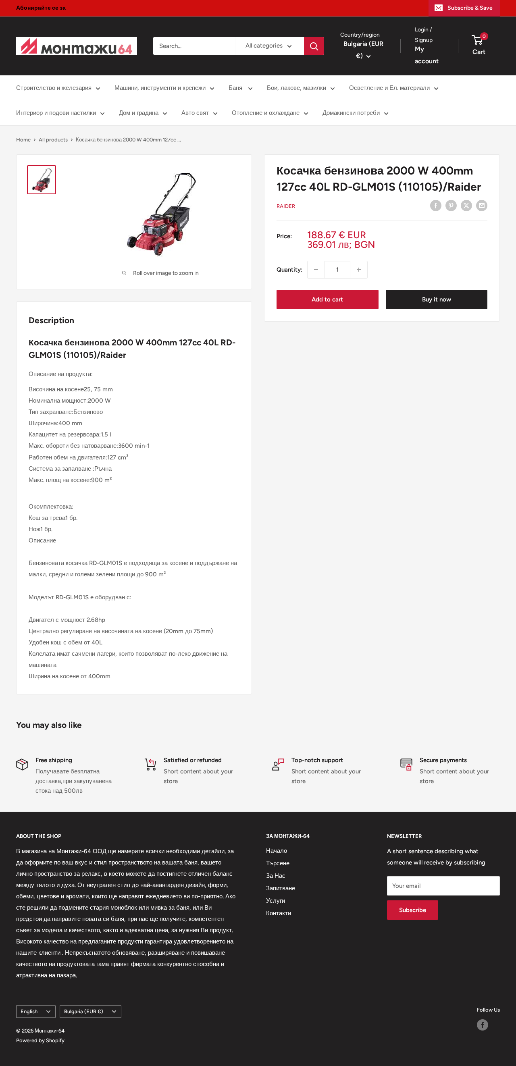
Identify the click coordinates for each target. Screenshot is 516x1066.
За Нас (275, 875)
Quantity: (289, 269)
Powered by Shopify (40, 1040)
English (29, 1011)
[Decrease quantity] (316, 269)
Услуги (275, 900)
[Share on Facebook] (435, 205)
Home (23, 140)
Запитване (280, 888)
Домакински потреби (351, 112)
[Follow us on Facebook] (482, 1025)
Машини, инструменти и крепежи (160, 87)
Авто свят (195, 112)
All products (53, 140)
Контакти (278, 913)
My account (427, 55)
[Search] (314, 46)
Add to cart (327, 299)
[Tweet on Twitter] (466, 205)
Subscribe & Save (470, 7)
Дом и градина (138, 112)
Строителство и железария (54, 87)
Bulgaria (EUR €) (83, 1011)
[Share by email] (481, 205)
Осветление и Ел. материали (389, 87)
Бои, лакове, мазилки (296, 87)
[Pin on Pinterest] (451, 205)
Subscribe (412, 910)
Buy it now (436, 299)
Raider (286, 206)
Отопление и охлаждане (266, 112)
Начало (276, 850)
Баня (236, 87)
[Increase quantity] (358, 269)
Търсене (277, 863)
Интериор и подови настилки (56, 112)
